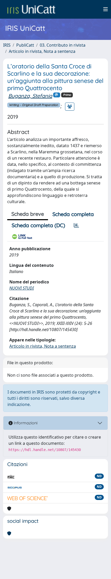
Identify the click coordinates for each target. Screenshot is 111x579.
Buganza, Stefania (30, 95)
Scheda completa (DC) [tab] (38, 225)
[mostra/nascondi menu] (105, 9)
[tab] (76, 225)
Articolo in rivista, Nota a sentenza (42, 51)
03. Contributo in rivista (62, 45)
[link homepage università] (31, 9)
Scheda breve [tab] (27, 214)
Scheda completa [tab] (73, 214)
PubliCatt (25, 45)
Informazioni (25, 422)
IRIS (7, 45)
